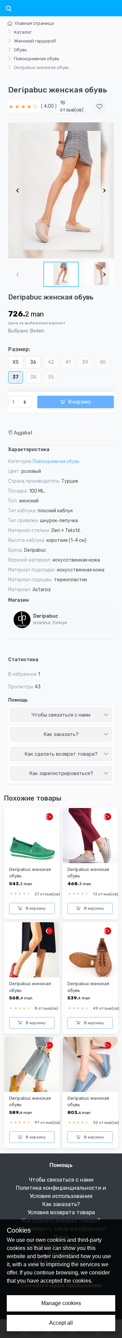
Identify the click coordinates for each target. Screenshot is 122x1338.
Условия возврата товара (61, 1212)
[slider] (24, 106)
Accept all (61, 1323)
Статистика (23, 660)
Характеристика (28, 449)
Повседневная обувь (36, 58)
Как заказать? (61, 734)
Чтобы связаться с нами (61, 715)
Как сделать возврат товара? (61, 754)
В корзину (79, 402)
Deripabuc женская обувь (30, 872)
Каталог (23, 32)
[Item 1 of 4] (61, 190)
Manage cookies (61, 1303)
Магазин (18, 600)
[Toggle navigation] (8, 8)
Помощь (18, 700)
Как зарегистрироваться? (61, 773)
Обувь (20, 49)
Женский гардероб (35, 41)
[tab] (61, 715)
